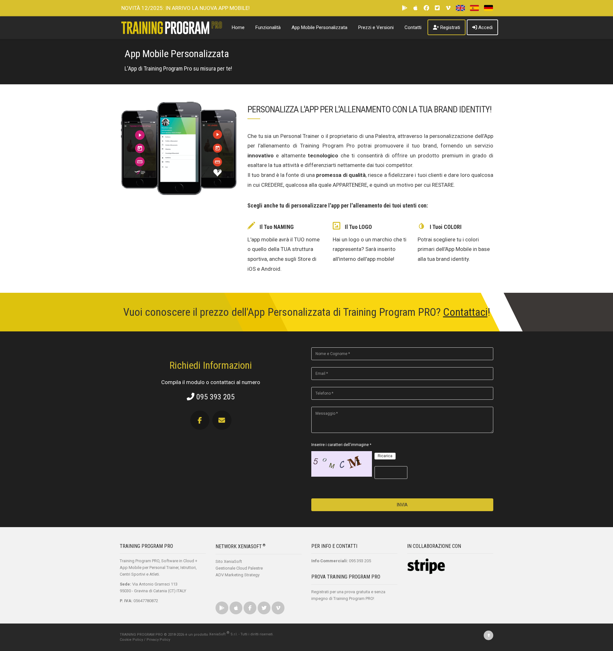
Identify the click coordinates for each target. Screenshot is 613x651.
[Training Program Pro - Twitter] (437, 8)
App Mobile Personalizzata (319, 27)
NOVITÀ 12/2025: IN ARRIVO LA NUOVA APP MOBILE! (185, 8)
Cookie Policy (131, 640)
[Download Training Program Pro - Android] (405, 8)
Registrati (450, 27)
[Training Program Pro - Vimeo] (448, 8)
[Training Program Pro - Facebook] (426, 8)
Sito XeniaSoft (229, 561)
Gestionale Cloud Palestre (239, 568)
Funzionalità (268, 27)
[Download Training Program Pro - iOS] (416, 8)
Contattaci (465, 312)
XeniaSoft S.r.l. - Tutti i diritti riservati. (241, 634)
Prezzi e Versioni (376, 27)
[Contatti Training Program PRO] (221, 420)
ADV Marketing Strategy (238, 574)
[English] (459, 8)
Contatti (413, 27)
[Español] (473, 8)
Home (238, 27)
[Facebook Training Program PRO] (201, 420)
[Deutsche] (487, 8)
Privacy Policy (158, 640)
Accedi (485, 27)
